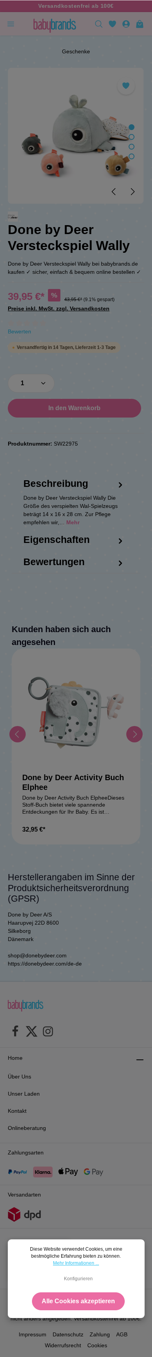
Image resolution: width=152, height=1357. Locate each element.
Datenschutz (68, 1334)
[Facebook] (15, 1033)
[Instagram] (48, 1033)
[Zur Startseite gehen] (55, 24)
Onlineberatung (27, 1128)
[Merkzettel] (112, 24)
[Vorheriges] (114, 191)
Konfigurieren (78, 1278)
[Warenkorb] (139, 24)
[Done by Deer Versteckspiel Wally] (76, 136)
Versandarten (24, 1194)
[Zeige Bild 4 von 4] (131, 156)
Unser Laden (24, 1094)
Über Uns (19, 1076)
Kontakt (17, 1111)
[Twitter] (31, 1033)
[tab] (74, 509)
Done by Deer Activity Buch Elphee (73, 782)
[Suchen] (99, 24)
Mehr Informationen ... (76, 1263)
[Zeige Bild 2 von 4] (131, 137)
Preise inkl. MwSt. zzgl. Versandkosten (59, 308)
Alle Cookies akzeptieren (78, 1301)
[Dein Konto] (126, 24)
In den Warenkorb (74, 408)
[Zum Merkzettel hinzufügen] (126, 86)
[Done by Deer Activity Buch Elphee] (76, 713)
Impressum (32, 1334)
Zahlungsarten (26, 1152)
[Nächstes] (132, 191)
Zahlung (100, 1334)
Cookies (97, 1345)
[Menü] (11, 24)
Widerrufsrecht (63, 1345)
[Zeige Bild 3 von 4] (131, 147)
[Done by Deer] (13, 216)
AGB (121, 1334)
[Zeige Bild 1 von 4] (131, 127)
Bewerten (19, 331)
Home (15, 1058)
